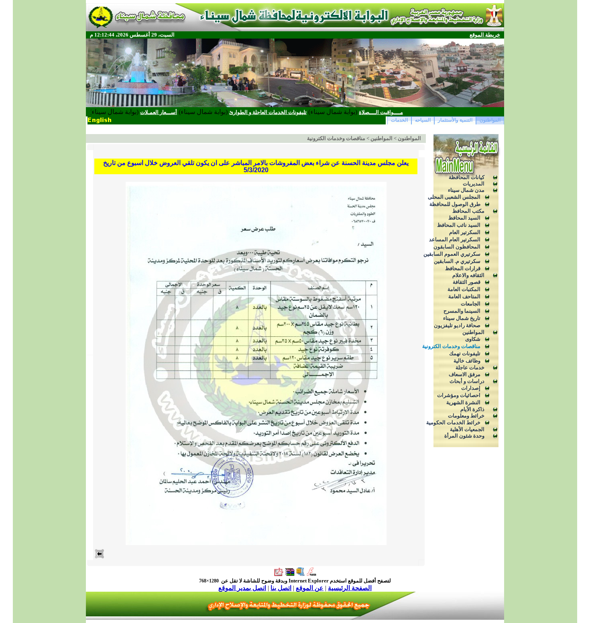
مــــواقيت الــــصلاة (404, 112)
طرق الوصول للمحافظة (454, 204)
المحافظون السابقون (456, 247)
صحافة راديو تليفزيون (457, 325)
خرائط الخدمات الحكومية (453, 422)
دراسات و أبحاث (467, 381)
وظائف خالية (467, 361)
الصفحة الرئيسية (350, 587)
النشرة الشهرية (463, 402)
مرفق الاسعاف (464, 374)
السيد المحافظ (464, 218)
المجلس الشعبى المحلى (454, 197)
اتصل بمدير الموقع (242, 587)
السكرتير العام (464, 232)
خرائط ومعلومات (466, 416)
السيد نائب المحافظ (458, 225)
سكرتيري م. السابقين (457, 261)
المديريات (473, 184)
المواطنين (473, 332)
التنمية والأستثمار (455, 120)
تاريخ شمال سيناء (461, 318)
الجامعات (470, 304)
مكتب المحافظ (468, 211)
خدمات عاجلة (470, 367)
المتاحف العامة (464, 296)
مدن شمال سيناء (466, 190)
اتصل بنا (281, 587)
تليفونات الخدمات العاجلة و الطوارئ (291, 112)
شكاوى (472, 339)
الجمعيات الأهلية (467, 429)
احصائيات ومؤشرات (458, 395)
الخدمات (399, 120)
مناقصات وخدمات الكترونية (451, 346)
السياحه (423, 120)
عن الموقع (309, 587)
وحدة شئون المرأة (464, 436)
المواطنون (490, 120)
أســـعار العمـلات (181, 112)
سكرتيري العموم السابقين (451, 254)
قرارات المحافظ (462, 268)
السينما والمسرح (462, 311)
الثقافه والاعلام (468, 275)
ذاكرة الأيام (472, 409)
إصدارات (470, 388)
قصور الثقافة (466, 282)
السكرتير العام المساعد (454, 239)
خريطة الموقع (485, 35)
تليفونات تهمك (464, 353)
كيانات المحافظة (466, 177)
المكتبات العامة (464, 289)
